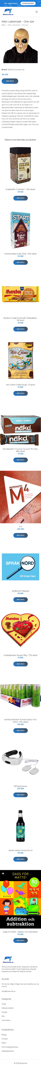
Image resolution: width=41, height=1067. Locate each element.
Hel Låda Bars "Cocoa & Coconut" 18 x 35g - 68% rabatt (20, 450)
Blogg (4, 1035)
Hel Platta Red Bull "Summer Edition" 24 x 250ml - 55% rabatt (20, 720)
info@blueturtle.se (8, 991)
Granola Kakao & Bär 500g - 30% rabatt (20, 254)
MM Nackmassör (20, 786)
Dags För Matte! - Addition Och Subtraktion (20, 932)
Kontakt (5, 1039)
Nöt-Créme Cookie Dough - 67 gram (20, 385)
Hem (3, 25)
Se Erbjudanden (28, 3)
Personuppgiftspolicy (10, 1047)
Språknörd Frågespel (20, 591)
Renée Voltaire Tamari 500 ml (20, 850)
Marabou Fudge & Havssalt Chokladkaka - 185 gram (20, 319)
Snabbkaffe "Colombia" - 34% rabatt (20, 189)
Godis (4, 1004)
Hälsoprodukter (8, 1008)
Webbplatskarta (8, 1051)
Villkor (4, 1043)
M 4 (20, 526)
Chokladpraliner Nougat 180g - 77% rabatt (20, 655)
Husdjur (4, 1012)
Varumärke (6, 1020)
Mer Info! (10, 81)
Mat (3, 1016)
